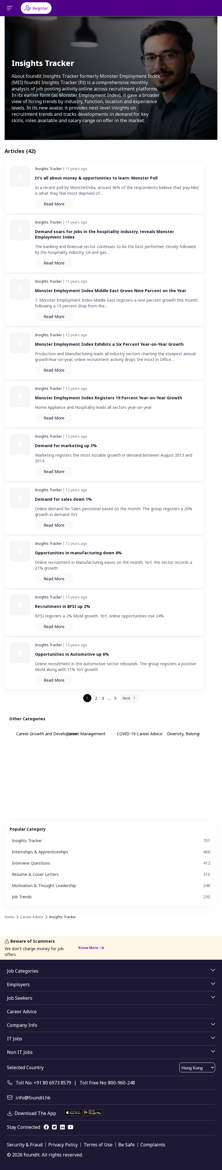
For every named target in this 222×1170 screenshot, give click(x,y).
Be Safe (126, 1144)
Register (40, 8)
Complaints (152, 1144)
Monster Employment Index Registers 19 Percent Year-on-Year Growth (108, 397)
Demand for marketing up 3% (66, 445)
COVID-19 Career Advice (139, 733)
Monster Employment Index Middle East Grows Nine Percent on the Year (110, 290)
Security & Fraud (24, 1144)
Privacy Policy (63, 1144)
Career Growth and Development (47, 733)
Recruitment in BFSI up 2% (62, 606)
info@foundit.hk (33, 1098)
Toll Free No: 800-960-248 (107, 1083)
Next (126, 698)
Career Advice (31, 917)
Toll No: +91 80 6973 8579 (43, 1083)
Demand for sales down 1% (63, 499)
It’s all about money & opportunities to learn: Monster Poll (96, 178)
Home (9, 917)
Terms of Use (98, 1144)
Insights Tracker (48, 168)
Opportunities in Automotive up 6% (72, 654)
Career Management (86, 733)
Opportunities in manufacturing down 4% (78, 552)
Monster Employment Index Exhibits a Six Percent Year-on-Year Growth (109, 344)
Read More (54, 204)
